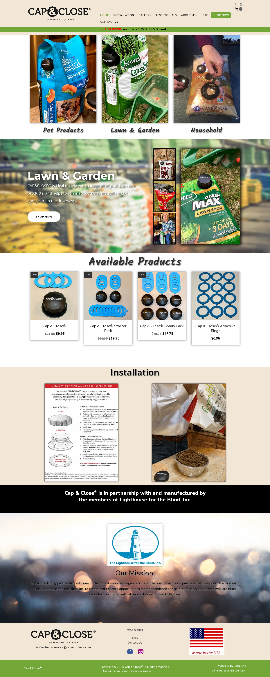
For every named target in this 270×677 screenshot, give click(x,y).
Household (206, 130)
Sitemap (107, 670)
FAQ (205, 15)
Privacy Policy (120, 670)
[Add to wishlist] (77, 286)
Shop (135, 638)
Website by (232, 666)
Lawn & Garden (135, 130)
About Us (188, 15)
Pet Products (63, 130)
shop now (44, 212)
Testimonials (166, 15)
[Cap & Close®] (60, 13)
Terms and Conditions (139, 670)
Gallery (144, 15)
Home (104, 15)
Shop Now (221, 15)
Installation (123, 15)
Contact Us (109, 21)
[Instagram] (241, 4)
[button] (77, 278)
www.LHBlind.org (168, 594)
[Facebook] (235, 4)
